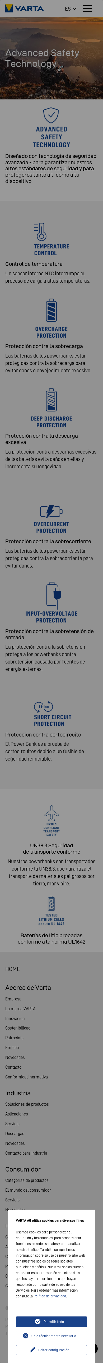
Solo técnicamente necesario (53, 1336)
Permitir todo (54, 1322)
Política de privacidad (50, 1296)
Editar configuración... (55, 1350)
